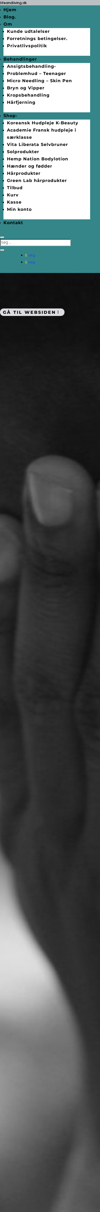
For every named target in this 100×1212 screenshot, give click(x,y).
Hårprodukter (24, 173)
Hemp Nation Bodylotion (37, 158)
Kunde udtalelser (28, 31)
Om (7, 24)
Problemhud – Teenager (36, 73)
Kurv (13, 194)
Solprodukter (23, 151)
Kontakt (13, 222)
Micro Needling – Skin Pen (39, 80)
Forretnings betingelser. (37, 38)
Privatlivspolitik (27, 45)
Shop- (10, 115)
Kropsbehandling (28, 95)
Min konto (19, 209)
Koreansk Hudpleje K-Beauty (42, 122)
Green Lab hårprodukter (37, 180)
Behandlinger (20, 59)
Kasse (14, 202)
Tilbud (15, 187)
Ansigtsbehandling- (31, 66)
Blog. (9, 16)
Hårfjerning (21, 102)
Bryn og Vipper (26, 87)
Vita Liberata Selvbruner (37, 144)
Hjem (10, 9)
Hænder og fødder (29, 166)
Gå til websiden (29, 312)
